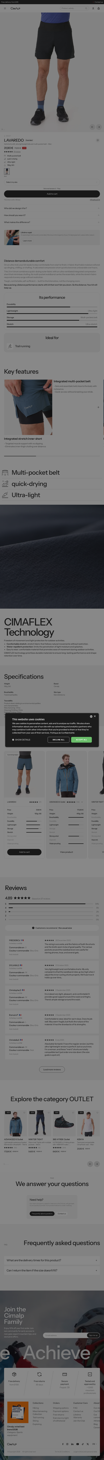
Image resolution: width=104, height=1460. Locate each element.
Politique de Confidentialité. (62, 733)
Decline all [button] (58, 739)
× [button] (95, 716)
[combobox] (91, 716)
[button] (21, 739)
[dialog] (52, 730)
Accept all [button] (81, 739)
